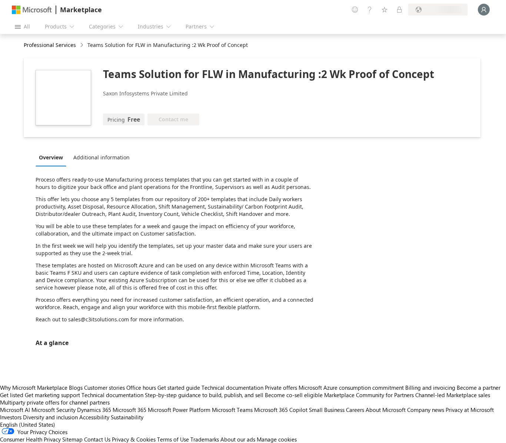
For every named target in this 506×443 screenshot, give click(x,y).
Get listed (11, 395)
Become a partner (478, 387)
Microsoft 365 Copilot (280, 409)
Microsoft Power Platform (179, 409)
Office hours (141, 387)
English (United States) (27, 424)
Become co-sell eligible (294, 395)
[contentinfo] (82, 45)
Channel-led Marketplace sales (452, 395)
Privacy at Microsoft (470, 409)
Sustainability (127, 417)
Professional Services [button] (50, 44)
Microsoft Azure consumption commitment (352, 387)
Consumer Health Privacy (30, 439)
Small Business (326, 409)
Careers (355, 409)
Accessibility (94, 417)
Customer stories (104, 387)
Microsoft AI (15, 409)
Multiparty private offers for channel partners (55, 402)
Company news (425, 409)
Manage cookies (277, 439)
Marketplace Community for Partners (369, 395)
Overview (51, 157)
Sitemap (72, 439)
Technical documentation (232, 387)
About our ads (237, 439)
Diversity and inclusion (50, 417)
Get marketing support (52, 395)
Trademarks (204, 439)
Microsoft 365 (129, 409)
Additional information (101, 157)
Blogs (76, 387)
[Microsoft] (32, 10)
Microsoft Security (53, 409)
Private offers (281, 387)
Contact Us (97, 439)
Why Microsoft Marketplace (33, 387)
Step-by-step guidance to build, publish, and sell (204, 395)
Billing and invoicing (430, 387)
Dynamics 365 (94, 409)
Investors (10, 417)
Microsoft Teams (232, 409)
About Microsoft (386, 409)
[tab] (53, 157)
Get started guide (178, 387)
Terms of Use (173, 439)
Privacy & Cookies (134, 439)
